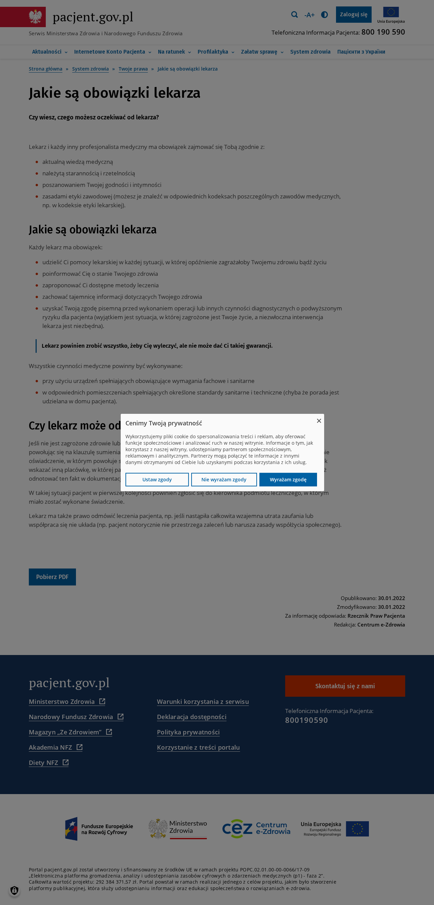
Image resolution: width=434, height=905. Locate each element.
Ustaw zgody (157, 479)
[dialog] (222, 452)
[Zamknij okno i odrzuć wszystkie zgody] (319, 418)
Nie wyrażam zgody (223, 479)
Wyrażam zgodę (288, 479)
